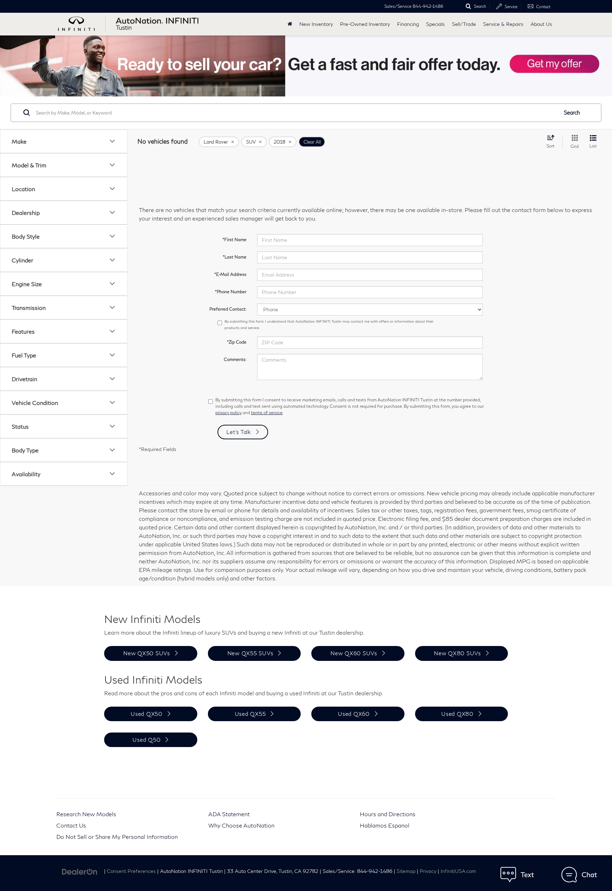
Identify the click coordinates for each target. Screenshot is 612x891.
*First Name (234, 239)
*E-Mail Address (230, 274)
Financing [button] (408, 24)
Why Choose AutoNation (241, 825)
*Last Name (234, 257)
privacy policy (228, 412)
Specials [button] (435, 24)
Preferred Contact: (227, 309)
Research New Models (86, 814)
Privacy (428, 871)
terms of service (267, 412)
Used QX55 (250, 714)
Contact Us (71, 825)
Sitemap (406, 871)
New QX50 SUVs (146, 653)
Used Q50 (146, 739)
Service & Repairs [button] (503, 24)
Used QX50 (147, 714)
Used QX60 (354, 714)
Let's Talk (238, 432)
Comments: (235, 359)
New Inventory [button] (316, 24)
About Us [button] (541, 24)
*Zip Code (236, 342)
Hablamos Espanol (384, 825)
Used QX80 (457, 714)
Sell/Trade (464, 24)
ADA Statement (229, 814)
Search (572, 112)
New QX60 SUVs (353, 653)
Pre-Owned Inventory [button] (365, 24)
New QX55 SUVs (250, 653)
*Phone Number (230, 291)
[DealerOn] (80, 870)
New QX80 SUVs (457, 653)
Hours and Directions (387, 814)
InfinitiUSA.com (458, 871)
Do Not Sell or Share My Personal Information (117, 836)
